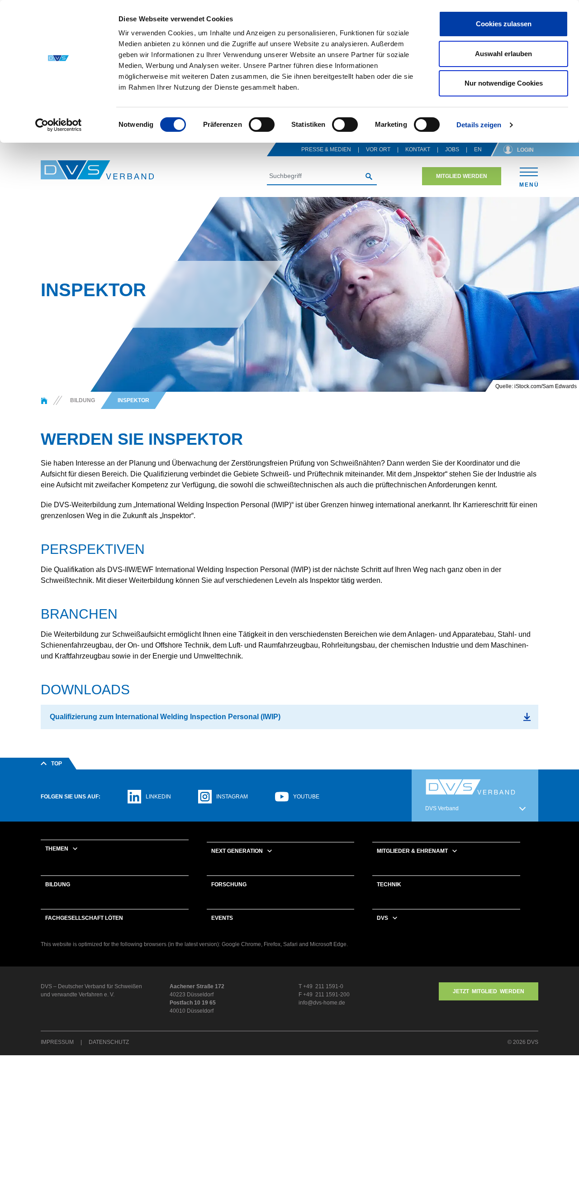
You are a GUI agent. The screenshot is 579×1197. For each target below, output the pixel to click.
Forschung (229, 884)
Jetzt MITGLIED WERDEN (488, 991)
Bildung (57, 884)
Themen (56, 849)
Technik (389, 884)
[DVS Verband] (97, 170)
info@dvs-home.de (322, 1003)
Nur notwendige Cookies (504, 83)
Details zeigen (478, 125)
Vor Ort (378, 149)
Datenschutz (109, 1042)
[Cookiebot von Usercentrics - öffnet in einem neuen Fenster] (58, 125)
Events (222, 918)
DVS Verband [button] (442, 808)
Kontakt (417, 149)
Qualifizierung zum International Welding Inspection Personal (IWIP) (165, 717)
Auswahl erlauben (503, 54)
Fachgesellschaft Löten (84, 918)
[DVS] (44, 400)
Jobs (452, 149)
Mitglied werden (461, 176)
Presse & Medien (326, 149)
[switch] (262, 124)
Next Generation (237, 851)
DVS (382, 918)
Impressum (57, 1042)
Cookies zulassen (504, 24)
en (478, 149)
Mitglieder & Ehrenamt (412, 851)
